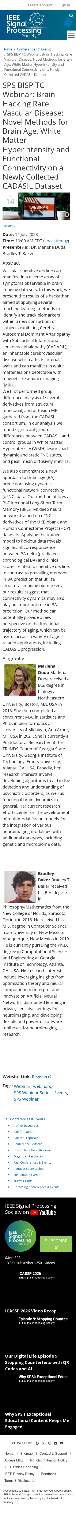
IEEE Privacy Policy (19, 1473)
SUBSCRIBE (56, 1241)
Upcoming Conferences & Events (37, 1187)
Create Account (40, 5)
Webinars (9, 226)
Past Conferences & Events (32, 1162)
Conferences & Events (34, 49)
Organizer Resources (28, 1156)
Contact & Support (53, 1453)
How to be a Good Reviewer (33, 1150)
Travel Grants (23, 1181)
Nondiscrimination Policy (48, 1460)
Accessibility (13, 1460)
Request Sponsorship (29, 1169)
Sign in (65, 5)
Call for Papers (24, 1132)
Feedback (48, 1473)
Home (7, 49)
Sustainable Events (27, 1175)
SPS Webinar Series (33, 1093)
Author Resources (26, 1126)
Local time (55, 241)
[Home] (26, 15)
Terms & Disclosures (19, 1480)
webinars (42, 1086)
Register (40, 1076)
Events (60, 1093)
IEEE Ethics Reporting (21, 1466)
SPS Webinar (26, 1099)
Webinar (22, 1086)
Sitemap (26, 1453)
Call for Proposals (26, 1138)
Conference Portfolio (28, 1144)
